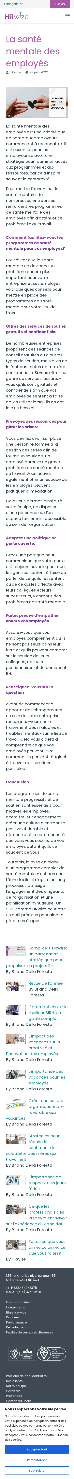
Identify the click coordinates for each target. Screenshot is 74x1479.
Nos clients (14, 1381)
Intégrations (15, 1307)
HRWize (15, 72)
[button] (13, 4)
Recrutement (16, 1327)
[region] (37, 1441)
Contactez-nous (19, 1401)
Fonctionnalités (18, 1302)
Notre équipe (16, 1386)
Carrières (13, 1391)
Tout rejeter (37, 1471)
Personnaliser (37, 1460)
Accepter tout (37, 1449)
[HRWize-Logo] (16, 16)
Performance (16, 1322)
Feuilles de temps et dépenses (29, 1332)
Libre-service (16, 1312)
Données (13, 1317)
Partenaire (14, 1396)
